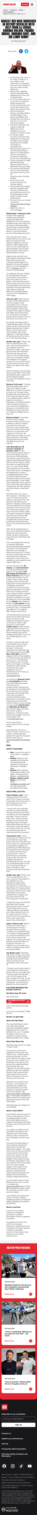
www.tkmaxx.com (13, 676)
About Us (13, 10)
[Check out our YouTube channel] (29, 1466)
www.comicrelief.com (14, 1186)
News (21, 10)
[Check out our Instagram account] (12, 1466)
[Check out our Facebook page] (4, 1466)
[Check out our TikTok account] (21, 1466)
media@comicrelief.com (19, 784)
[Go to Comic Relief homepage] (9, 4)
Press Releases (8, 12)
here (20, 210)
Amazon (15, 268)
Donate (25, 5)
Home (5, 10)
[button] (21, 51)
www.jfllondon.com (15, 719)
